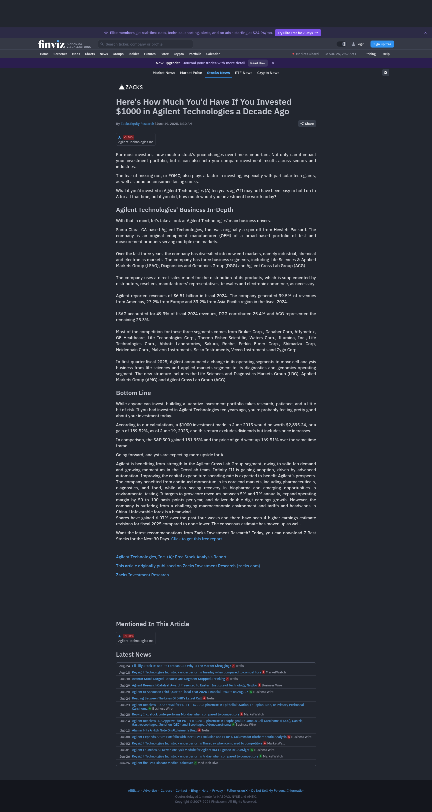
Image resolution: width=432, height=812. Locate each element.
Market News (164, 72)
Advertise (150, 790)
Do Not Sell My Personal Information (277, 790)
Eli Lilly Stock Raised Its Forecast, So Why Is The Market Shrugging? (181, 666)
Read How (257, 63)
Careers (166, 790)
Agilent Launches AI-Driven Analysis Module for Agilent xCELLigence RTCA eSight (191, 750)
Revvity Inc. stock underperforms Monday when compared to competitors (185, 714)
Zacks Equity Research (137, 124)
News (104, 54)
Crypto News (268, 72)
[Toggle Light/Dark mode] (341, 44)
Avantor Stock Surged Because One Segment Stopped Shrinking (178, 679)
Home (44, 54)
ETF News (243, 72)
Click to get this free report (196, 539)
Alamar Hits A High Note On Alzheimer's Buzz (164, 730)
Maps (76, 54)
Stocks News (218, 72)
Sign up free (382, 44)
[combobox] (145, 44)
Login (360, 44)
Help (386, 54)
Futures (150, 54)
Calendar (213, 54)
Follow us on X (237, 790)
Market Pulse (191, 72)
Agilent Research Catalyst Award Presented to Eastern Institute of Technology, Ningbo (194, 685)
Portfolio (195, 54)
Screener (60, 54)
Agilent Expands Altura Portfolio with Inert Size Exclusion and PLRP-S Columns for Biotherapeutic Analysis (209, 737)
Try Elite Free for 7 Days (295, 33)
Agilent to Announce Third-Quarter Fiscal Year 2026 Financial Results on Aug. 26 (190, 692)
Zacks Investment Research (142, 575)
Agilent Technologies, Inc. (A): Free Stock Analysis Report (171, 557)
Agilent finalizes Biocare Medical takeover (162, 763)
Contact (181, 790)
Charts (90, 54)
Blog (194, 790)
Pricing (371, 54)
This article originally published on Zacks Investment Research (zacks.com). (189, 566)
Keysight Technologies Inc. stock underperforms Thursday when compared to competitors (197, 743)
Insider (133, 54)
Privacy (217, 790)
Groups (118, 54)
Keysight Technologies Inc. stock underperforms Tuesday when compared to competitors (196, 672)
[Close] (425, 32)
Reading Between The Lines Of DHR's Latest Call (167, 698)
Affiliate (134, 790)
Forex (164, 54)
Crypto (179, 54)
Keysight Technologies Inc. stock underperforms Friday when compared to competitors (195, 756)
